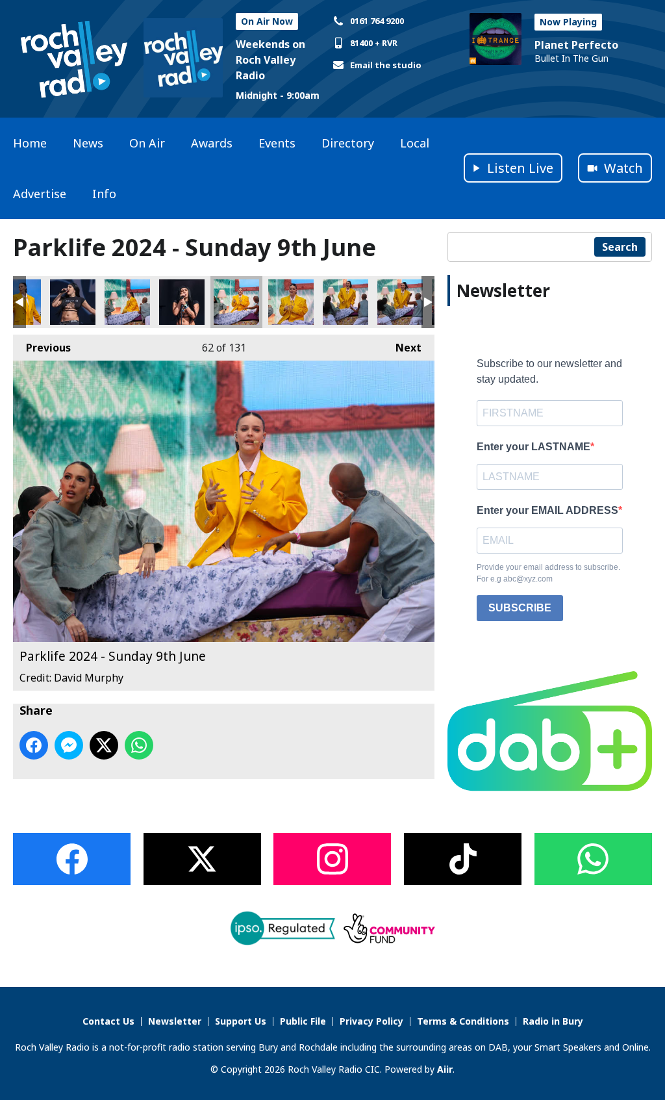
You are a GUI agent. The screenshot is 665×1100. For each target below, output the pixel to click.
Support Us (240, 1021)
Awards (211, 143)
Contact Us (108, 1021)
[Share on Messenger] (69, 745)
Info (104, 193)
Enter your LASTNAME (533, 446)
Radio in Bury (553, 1021)
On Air (147, 143)
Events (276, 143)
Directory (347, 143)
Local (414, 143)
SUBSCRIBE (519, 607)
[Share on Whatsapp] (139, 745)
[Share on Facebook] (33, 745)
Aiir (445, 1069)
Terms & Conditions (463, 1021)
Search (620, 247)
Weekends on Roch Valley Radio (270, 60)
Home (30, 143)
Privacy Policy (371, 1021)
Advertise (39, 193)
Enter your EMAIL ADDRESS (547, 510)
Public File (303, 1021)
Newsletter (174, 1021)
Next (402, 347)
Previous (42, 347)
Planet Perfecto (576, 45)
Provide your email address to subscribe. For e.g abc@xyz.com (548, 573)
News (88, 143)
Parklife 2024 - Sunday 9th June (72, 302)
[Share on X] (104, 745)
